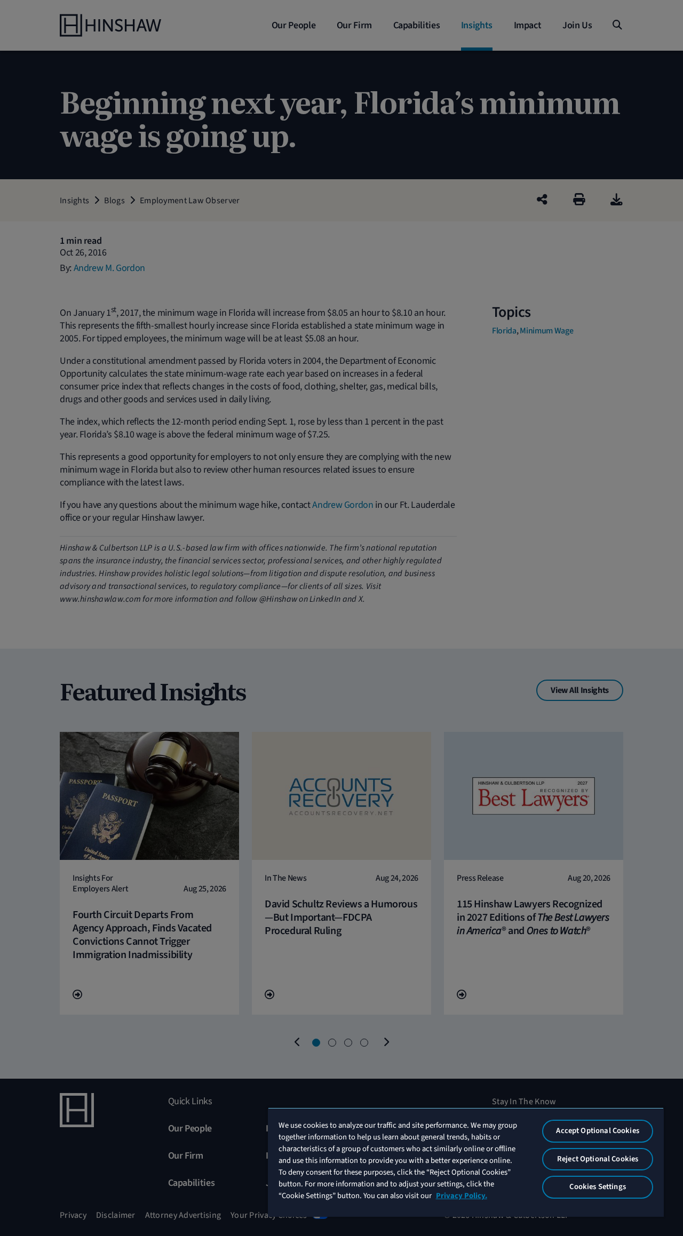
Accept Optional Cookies (597, 1130)
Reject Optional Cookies (597, 1159)
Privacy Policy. (461, 1195)
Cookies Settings (597, 1186)
